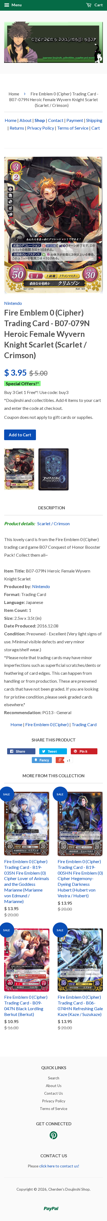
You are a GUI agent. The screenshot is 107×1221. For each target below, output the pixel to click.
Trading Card (84, 724)
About (25, 120)
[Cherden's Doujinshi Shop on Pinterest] (53, 1137)
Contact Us (53, 1093)
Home (14, 93)
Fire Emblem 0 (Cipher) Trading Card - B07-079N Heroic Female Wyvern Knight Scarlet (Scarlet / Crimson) (53, 99)
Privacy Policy (40, 127)
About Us (53, 1085)
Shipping (94, 120)
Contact (55, 120)
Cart (98, 4)
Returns (17, 127)
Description (51, 507)
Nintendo (13, 303)
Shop (40, 120)
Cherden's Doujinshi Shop (69, 1189)
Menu (16, 4)
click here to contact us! (59, 1166)
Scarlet (43, 523)
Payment (74, 120)
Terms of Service (72, 127)
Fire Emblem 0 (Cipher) (47, 724)
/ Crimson (60, 523)
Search (53, 1078)
